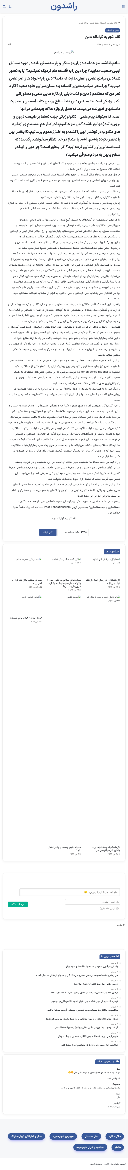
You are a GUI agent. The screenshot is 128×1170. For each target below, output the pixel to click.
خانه (116, 23)
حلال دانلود (114, 1136)
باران (118, 1094)
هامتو (117, 1147)
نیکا (118, 1069)
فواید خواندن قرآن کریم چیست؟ (26, 618)
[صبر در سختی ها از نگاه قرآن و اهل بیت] (25, 567)
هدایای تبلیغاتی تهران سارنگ (26, 1136)
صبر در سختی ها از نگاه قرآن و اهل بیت (27, 581)
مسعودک (116, 1084)
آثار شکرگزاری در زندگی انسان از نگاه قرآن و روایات (103, 581)
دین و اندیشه (106, 23)
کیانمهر (117, 1103)
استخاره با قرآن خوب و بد (90, 1147)
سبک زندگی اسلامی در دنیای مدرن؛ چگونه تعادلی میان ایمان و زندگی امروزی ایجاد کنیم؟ (64, 583)
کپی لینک (48, 532)
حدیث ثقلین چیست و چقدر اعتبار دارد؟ (64, 849)
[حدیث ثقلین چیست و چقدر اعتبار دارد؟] (64, 720)
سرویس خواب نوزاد (63, 1136)
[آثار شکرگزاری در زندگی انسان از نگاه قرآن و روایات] (103, 567)
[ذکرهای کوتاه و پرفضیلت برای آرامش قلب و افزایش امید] (103, 720)
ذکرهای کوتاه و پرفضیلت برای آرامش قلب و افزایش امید (106, 849)
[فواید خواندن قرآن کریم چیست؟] (25, 605)
